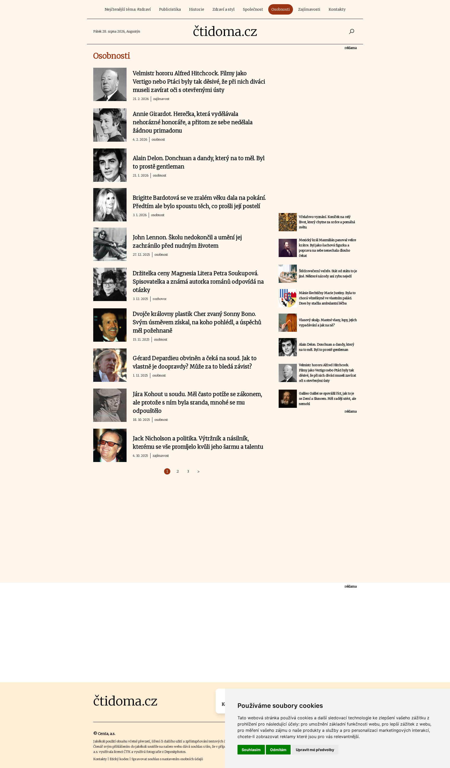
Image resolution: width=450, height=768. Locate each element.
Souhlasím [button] (251, 749)
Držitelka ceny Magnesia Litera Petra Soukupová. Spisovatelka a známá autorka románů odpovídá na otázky (198, 281)
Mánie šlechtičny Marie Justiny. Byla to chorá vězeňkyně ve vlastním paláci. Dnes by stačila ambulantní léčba (327, 298)
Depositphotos (174, 752)
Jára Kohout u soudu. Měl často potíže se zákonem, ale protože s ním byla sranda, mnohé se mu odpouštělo (197, 402)
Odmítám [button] (278, 749)
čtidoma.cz (225, 31)
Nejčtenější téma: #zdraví (128, 9)
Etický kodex (119, 759)
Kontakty (337, 9)
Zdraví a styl (224, 9)
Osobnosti (280, 9)
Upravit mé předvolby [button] (315, 749)
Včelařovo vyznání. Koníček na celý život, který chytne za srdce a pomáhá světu (327, 222)
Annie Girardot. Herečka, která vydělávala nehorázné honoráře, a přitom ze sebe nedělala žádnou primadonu (193, 122)
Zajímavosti (309, 9)
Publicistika (170, 9)
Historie (196, 9)
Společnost (253, 9)
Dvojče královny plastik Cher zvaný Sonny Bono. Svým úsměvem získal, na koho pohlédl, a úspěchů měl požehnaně (197, 322)
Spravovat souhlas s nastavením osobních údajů (167, 759)
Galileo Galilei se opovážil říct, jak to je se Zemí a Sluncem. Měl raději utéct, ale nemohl (327, 398)
